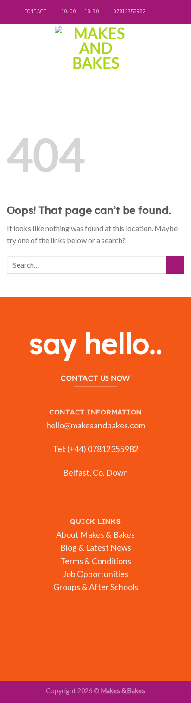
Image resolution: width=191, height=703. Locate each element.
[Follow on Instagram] (162, 12)
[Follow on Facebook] (153, 12)
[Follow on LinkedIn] (170, 12)
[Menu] (12, 57)
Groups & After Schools (95, 587)
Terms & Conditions (95, 561)
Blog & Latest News (95, 547)
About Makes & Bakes (95, 535)
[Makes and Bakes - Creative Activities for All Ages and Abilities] (95, 57)
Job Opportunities (95, 574)
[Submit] (175, 265)
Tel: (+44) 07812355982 (96, 449)
